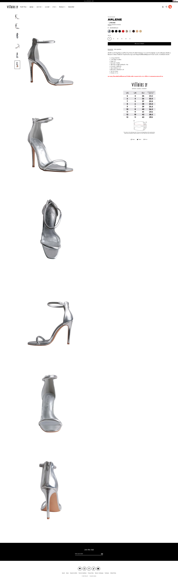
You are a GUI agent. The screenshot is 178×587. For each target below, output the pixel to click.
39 (121, 38)
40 (125, 38)
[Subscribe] (102, 553)
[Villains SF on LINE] (80, 569)
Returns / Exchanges (99, 573)
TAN (140, 31)
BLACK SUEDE (119, 31)
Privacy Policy (91, 573)
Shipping (109, 24)
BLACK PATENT (116, 31)
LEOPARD (133, 31)
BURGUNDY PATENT (123, 31)
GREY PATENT (130, 31)
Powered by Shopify (93, 576)
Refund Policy (113, 573)
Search (63, 573)
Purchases (107, 573)
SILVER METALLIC (109, 31)
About (67, 573)
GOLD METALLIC (126, 31)
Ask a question (117, 49)
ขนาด (109, 35)
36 (109, 38)
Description (110, 49)
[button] (175, 1)
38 (117, 38)
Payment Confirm (73, 573)
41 (130, 38)
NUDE (137, 31)
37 (113, 38)
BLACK (112, 31)
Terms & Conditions (82, 573)
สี (113, 28)
